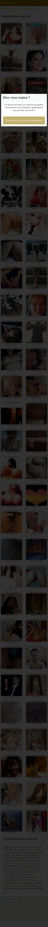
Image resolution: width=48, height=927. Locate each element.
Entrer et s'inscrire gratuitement (24, 120)
